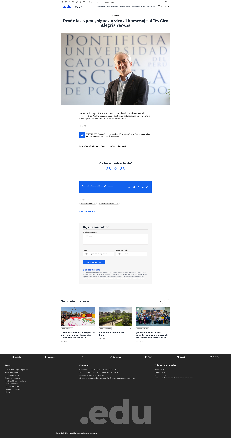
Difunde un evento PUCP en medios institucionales (98, 372)
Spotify (183, 357)
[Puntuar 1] (106, 168)
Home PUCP (159, 370)
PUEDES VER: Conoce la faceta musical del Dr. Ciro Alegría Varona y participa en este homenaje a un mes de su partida (118, 135)
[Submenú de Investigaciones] (117, 6)
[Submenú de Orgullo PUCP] (129, 6)
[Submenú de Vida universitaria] (144, 6)
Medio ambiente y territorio (15, 381)
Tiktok (150, 357)
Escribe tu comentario (90, 232)
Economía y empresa (12, 378)
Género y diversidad (12, 386)
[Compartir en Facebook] (138, 187)
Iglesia (7, 392)
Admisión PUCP (160, 375)
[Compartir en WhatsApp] (129, 187)
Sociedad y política (67, 329)
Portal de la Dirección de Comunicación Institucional (174, 378)
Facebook (51, 357)
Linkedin (18, 357)
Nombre (85, 250)
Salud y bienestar (11, 384)
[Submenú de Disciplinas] (154, 6)
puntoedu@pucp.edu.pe (126, 378)
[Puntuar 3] (115, 168)
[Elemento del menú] (159, 6)
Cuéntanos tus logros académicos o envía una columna (99, 369)
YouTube (216, 357)
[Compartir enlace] (94, 328)
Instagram (117, 357)
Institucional (115, 16)
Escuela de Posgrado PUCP (108, 203)
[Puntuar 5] (125, 168)
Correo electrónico (122, 250)
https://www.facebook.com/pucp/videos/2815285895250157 (103, 146)
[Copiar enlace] (147, 187)
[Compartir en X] (134, 187)
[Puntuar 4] (120, 168)
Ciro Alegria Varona (88, 203)
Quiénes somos (109, 2)
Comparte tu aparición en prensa (91, 375)
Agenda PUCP (159, 372)
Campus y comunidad (105, 329)
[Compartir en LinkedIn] (142, 187)
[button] (160, 301)
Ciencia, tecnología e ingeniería (16, 370)
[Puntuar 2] (111, 168)
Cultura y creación (12, 375)
